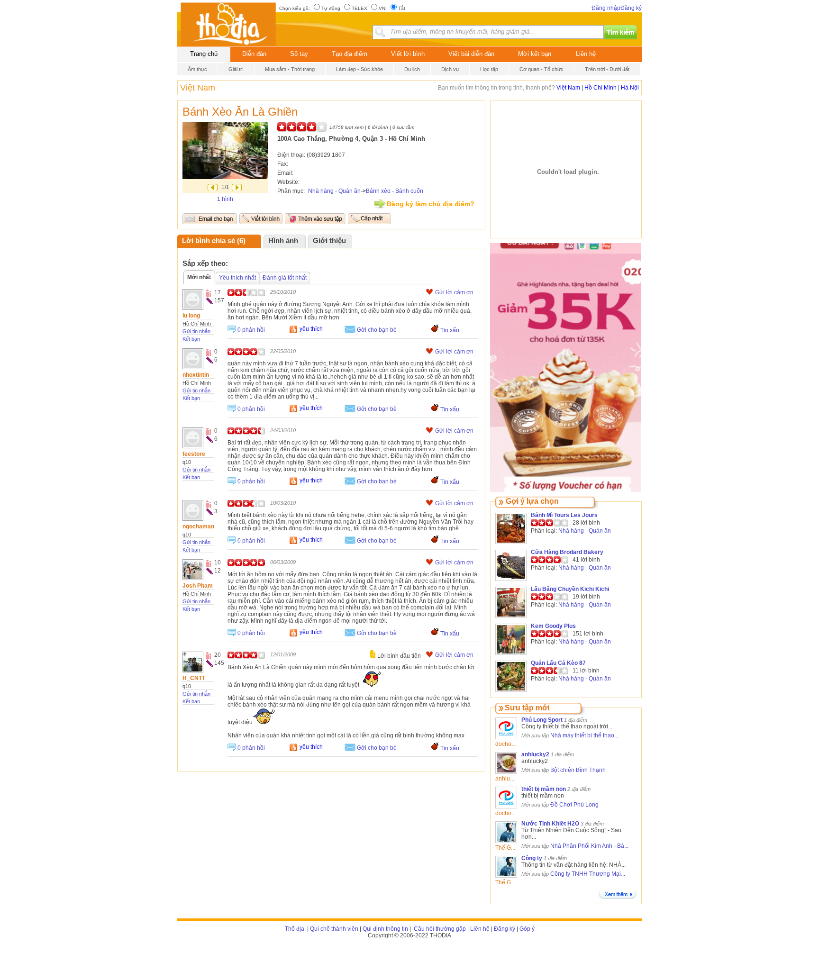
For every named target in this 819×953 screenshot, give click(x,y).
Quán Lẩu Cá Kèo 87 (558, 663)
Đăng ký (631, 8)
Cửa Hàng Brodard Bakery (567, 552)
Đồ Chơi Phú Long (574, 804)
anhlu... (504, 778)
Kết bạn (191, 339)
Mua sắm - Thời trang (290, 69)
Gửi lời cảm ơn (454, 292)
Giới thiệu (329, 241)
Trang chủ (204, 53)
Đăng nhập (606, 8)
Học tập (489, 69)
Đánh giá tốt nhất (285, 277)
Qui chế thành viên (334, 929)
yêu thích (311, 329)
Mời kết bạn (534, 53)
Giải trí (236, 69)
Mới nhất (199, 277)
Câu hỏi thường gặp (439, 929)
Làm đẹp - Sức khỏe (359, 69)
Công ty (531, 858)
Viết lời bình (408, 53)
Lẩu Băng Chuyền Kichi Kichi (570, 589)
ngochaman (198, 526)
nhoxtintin (195, 375)
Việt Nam (197, 87)
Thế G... (505, 847)
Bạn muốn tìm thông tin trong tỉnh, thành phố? (497, 87)
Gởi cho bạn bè (377, 330)
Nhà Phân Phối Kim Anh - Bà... (589, 846)
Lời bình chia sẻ (208, 241)
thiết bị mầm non (543, 789)
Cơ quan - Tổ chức (541, 69)
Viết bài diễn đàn (471, 53)
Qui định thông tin (385, 929)
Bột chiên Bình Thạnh (578, 770)
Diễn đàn (254, 53)
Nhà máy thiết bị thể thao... (584, 735)
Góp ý (527, 929)
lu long (191, 315)
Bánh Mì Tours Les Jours (564, 515)
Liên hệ (586, 53)
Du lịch (412, 69)
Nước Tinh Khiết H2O (550, 823)
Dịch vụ (450, 69)
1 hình (225, 199)
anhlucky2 (535, 754)
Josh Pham (197, 585)
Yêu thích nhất (237, 277)
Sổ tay (299, 53)
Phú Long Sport (542, 720)
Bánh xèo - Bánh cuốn (394, 191)
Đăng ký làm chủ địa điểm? (430, 204)
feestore (193, 454)
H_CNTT (193, 678)
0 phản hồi (251, 330)
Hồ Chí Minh (600, 87)
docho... (505, 744)
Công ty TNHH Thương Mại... (587, 874)
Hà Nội (630, 87)
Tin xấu (449, 330)
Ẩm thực (197, 69)
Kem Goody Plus (553, 626)
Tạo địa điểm (349, 53)
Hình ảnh (283, 241)
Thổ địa (294, 929)
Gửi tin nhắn (196, 331)
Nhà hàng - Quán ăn (334, 191)
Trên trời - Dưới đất (607, 69)
